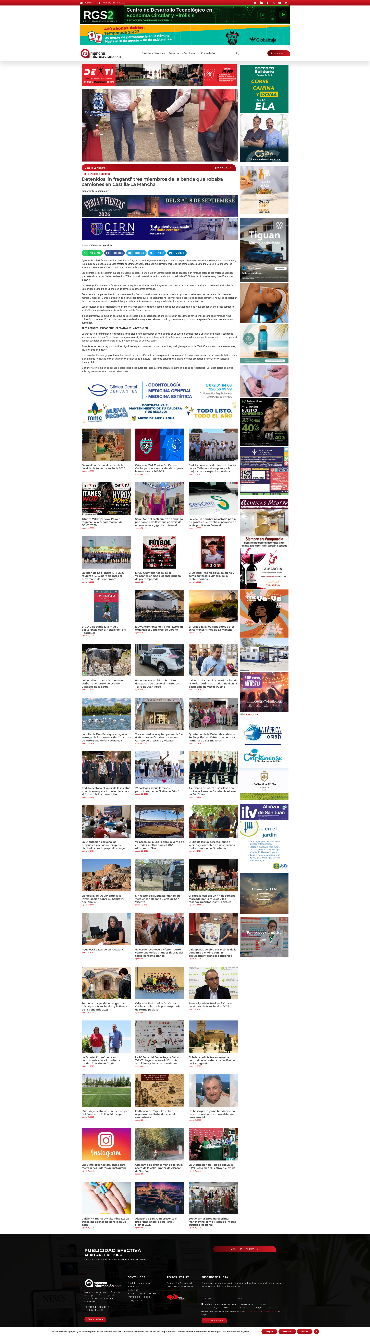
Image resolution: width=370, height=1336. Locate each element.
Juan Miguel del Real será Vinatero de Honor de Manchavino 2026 (211, 1005)
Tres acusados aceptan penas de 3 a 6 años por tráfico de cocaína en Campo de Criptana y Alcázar (159, 737)
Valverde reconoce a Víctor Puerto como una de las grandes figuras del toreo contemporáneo (159, 952)
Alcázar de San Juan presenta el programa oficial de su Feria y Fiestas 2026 (156, 1221)
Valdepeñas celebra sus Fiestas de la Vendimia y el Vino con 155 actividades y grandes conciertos (212, 952)
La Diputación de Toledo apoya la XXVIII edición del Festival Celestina (212, 1166)
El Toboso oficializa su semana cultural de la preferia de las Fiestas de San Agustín (212, 1060)
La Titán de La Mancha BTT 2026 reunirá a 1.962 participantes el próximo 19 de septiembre (103, 576)
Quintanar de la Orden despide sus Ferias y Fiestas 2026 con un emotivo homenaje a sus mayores (213, 737)
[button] (154, 53)
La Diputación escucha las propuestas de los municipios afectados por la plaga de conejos (104, 845)
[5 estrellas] (89, 245)
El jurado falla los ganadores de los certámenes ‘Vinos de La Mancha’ (212, 628)
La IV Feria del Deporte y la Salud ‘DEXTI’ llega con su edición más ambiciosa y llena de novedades (157, 1060)
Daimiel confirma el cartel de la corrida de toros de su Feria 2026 (103, 467)
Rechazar (287, 1331)
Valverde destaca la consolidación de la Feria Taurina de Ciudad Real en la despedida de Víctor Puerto (213, 683)
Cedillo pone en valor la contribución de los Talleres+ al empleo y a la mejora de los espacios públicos (213, 468)
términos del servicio (270, 1311)
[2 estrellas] (84, 245)
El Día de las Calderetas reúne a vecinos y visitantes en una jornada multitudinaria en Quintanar (212, 845)
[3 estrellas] (86, 245)
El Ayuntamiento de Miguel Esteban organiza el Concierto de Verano (159, 628)
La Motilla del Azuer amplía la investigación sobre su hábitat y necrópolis (103, 899)
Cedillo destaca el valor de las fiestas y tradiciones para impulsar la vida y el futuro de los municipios (106, 791)
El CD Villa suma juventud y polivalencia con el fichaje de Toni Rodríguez (104, 630)
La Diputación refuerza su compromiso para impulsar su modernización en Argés (102, 1060)
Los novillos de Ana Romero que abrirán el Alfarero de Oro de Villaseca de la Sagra (103, 683)
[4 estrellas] (88, 245)
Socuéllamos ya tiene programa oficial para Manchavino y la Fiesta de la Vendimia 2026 (104, 1006)
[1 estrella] (82, 245)
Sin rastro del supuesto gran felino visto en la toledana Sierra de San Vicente (158, 899)
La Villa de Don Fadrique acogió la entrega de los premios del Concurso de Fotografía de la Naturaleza (106, 737)
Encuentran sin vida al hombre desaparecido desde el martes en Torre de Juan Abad (157, 683)
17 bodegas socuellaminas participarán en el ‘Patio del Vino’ (157, 790)
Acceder (264, 896)
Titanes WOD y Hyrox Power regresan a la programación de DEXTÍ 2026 (102, 522)
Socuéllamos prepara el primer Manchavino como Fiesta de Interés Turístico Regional (212, 1221)
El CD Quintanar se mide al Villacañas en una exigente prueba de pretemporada (158, 576)
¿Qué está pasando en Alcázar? (102, 949)
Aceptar (269, 1331)
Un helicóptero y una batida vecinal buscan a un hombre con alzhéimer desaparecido (212, 1114)
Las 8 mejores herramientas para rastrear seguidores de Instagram (104, 1166)
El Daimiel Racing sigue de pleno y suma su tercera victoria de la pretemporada (211, 576)
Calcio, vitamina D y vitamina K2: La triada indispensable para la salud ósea (105, 1221)
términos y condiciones (255, 1304)
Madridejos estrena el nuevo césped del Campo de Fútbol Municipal (105, 1113)
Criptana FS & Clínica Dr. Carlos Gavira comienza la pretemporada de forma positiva (157, 1006)
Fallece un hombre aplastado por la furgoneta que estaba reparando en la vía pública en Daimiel (212, 522)
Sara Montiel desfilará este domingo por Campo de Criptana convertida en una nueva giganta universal (159, 522)
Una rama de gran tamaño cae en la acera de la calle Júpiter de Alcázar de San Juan (159, 1168)
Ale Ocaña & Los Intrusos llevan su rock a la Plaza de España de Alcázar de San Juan (213, 791)
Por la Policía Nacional (96, 174)
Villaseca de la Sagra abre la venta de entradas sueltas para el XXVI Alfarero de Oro (159, 845)
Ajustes (304, 1331)
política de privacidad (230, 1304)
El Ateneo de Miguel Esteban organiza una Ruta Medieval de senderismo (155, 1114)
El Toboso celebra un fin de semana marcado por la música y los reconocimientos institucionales (212, 899)
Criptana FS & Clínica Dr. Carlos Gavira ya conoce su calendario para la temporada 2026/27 (159, 468)
